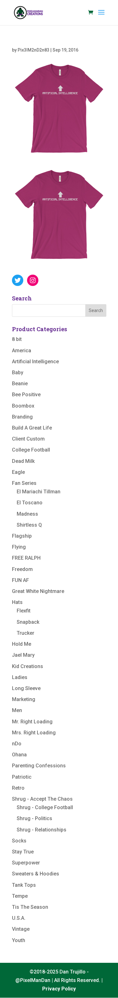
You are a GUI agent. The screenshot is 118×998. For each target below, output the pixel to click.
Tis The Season (30, 907)
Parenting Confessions (39, 766)
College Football (31, 450)
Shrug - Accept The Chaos (42, 799)
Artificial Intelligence (35, 362)
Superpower (26, 863)
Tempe (20, 896)
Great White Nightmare (38, 591)
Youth (18, 940)
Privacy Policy (59, 989)
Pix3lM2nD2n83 (33, 49)
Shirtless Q (29, 525)
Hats (17, 602)
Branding (22, 417)
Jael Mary (23, 655)
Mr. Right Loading (32, 722)
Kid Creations (27, 666)
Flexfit (24, 611)
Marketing (23, 699)
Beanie (20, 384)
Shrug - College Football (45, 807)
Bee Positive (26, 395)
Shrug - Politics (34, 818)
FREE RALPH (26, 558)
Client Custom (28, 439)
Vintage (21, 929)
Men (17, 710)
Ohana (19, 755)
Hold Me (21, 644)
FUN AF (20, 580)
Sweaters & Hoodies (35, 874)
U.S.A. (18, 918)
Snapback (28, 622)
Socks (19, 841)
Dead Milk (23, 461)
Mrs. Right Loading (34, 733)
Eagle (18, 472)
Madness (27, 514)
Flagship (22, 536)
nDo (16, 744)
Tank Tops (24, 885)
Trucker (25, 633)
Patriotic (21, 777)
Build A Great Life (32, 428)
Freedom (22, 569)
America (21, 351)
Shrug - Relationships (41, 830)
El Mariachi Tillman (38, 492)
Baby (17, 373)
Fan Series (24, 483)
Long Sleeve (26, 688)
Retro (18, 788)
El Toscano (29, 503)
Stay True (23, 852)
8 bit (17, 339)
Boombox (23, 406)
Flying (19, 547)
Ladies (19, 677)
